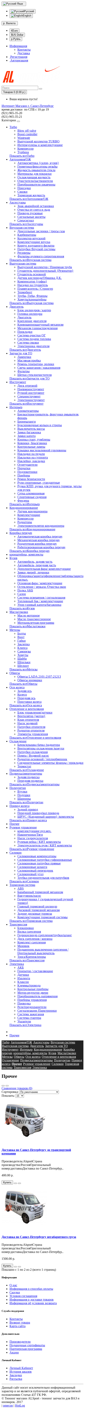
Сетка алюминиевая (30, 493)
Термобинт (24, 292)
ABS (20, 888)
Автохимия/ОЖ (20, 159)
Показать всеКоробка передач (29, 551)
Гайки (21, 640)
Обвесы (14, 673)
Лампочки (24, 357)
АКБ (20, 967)
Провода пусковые (30, 213)
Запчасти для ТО (20, 353)
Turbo (13, 127)
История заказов (20, 1371)
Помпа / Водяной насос (33, 755)
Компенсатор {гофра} (32, 281)
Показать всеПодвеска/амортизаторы (34, 784)
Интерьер (15, 407)
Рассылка (15, 1378)
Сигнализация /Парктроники (37, 1010)
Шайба (22, 658)
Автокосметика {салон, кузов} (38, 163)
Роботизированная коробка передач (41, 547)
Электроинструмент (31, 400)
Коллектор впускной (31, 238)
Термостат (24, 766)
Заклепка (23, 644)
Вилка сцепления (29, 931)
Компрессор (25, 148)
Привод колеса (19, 806)
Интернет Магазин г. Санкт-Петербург (28, 106)
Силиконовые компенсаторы (36, 856)
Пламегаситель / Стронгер (35, 288)
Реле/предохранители (31, 1007)
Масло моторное (28, 615)
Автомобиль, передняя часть (36, 565)
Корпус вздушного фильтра (35, 245)
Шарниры (24, 798)
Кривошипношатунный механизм (40, 324)
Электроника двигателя (33, 346)
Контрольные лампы (31, 446)
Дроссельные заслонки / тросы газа (41, 231)
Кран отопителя (28, 719)
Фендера (23, 500)
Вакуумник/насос (29, 895)
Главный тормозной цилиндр (37, 906)
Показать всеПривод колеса (28, 820)
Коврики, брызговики (32, 443)
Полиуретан (17, 788)
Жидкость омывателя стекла (36, 170)
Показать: (8, 1095)
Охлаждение (17, 741)
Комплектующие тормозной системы (42, 917)
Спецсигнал (25, 220)
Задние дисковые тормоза (34, 913)
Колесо (22, 694)
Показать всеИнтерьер (24, 504)
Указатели (24, 1021)
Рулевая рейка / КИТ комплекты (39, 841)
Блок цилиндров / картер (34, 310)
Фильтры (23, 371)
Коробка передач (20, 533)
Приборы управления (32, 1000)
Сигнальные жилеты (31, 217)
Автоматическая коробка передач (39, 536)
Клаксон (23, 982)
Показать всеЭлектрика (25, 1025)
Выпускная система (22, 263)
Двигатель (16, 306)
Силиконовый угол (30, 874)
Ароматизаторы (28, 410)
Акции (14, 1352)
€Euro (14, 30)
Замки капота (26, 436)
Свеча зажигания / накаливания (38, 367)
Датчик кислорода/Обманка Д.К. (39, 278)
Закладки (15, 1375)
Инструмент (17, 382)
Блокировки (25, 928)
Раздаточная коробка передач (37, 543)
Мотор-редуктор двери (32, 992)
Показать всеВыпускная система (31, 303)
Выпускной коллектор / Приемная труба (44, 267)
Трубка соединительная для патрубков (43, 877)
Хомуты (22, 655)
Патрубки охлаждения (32, 752)
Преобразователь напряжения (37, 996)
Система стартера (29, 1017)
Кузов (13, 558)
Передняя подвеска (30, 780)
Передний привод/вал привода (38, 813)
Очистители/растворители (35, 181)
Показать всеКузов (22, 608)
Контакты (24, 49)
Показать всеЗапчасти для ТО (29, 378)
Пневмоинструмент (30, 389)
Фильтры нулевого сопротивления (40, 256)
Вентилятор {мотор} (31, 716)
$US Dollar (17, 34)
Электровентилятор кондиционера (40, 525)
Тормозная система (22, 885)
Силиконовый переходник (35, 870)
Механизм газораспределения (37, 328)
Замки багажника (29, 432)
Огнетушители (27, 464)
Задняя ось (24, 691)
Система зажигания (30, 1014)
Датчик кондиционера (32, 511)
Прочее (14, 824)
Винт (21, 637)
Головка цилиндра (29, 313)
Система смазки (28, 342)
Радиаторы (24, 522)
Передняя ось (26, 698)
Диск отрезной (27, 385)
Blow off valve (26, 130)
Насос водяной (27, 723)
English (27, 15)
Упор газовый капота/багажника (39, 604)
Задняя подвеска (28, 777)
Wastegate (23, 137)
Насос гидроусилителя (32, 838)
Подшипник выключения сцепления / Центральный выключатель (42, 951)
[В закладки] (15, 1183)
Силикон (15, 852)
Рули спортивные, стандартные (38, 482)
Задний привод (27, 809)
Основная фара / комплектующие (39, 583)
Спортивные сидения (31, 497)
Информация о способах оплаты (31, 1288)
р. (9, 23)
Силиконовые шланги (32, 867)
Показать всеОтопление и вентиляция (35, 737)
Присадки (24, 188)
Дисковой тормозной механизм (38, 910)
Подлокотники (27, 472)
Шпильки (23, 662)
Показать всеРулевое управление (31, 849)
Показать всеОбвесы (23, 683)
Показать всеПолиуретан (26, 802)
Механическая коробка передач (38, 540)
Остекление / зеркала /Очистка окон (41, 586)
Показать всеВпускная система (30, 260)
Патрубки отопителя (31, 727)
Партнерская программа (25, 1349)
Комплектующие (28, 515)
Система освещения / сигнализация (41, 597)
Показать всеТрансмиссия (26, 960)
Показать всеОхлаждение (26, 770)
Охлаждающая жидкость (33, 177)
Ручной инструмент (30, 393)
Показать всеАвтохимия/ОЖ (28, 199)
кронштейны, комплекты (26, 554)
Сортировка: (10, 1092)
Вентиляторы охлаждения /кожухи (40, 748)
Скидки (14, 1292)
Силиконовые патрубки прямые (39, 863)
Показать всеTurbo (21, 155)
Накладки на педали (31, 454)
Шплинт (23, 665)
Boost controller (27, 134)
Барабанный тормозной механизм (40, 892)
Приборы (23, 475)
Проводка (24, 1003)
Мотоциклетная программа (35, 622)
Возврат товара (19, 1322)
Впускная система (21, 227)
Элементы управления (32, 734)
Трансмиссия (18, 924)
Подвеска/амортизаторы (25, 773)
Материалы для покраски (34, 173)
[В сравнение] (19, 1183)
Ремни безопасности (31, 479)
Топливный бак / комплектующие (40, 601)
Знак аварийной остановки (35, 206)
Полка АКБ (25, 590)
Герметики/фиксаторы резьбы (37, 166)
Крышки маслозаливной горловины (41, 450)
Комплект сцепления (31, 942)
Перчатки (23, 468)
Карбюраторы (26, 234)
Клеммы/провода (29, 985)
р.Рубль (16, 39)
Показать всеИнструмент (26, 403)
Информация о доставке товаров (31, 1299)
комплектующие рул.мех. (34, 831)
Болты (21, 633)
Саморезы (24, 651)
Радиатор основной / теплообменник (42, 759)
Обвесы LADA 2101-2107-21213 (39, 676)
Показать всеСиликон (24, 881)
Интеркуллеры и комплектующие (40, 145)
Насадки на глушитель (32, 285)
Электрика (16, 964)
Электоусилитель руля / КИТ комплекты (44, 845)
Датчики (23, 974)
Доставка (23, 53)
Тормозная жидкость (31, 195)
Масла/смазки (18, 612)
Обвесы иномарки (29, 680)
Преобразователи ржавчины (36, 184)
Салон (21, 594)
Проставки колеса (29, 701)
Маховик (23, 946)
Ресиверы (23, 252)
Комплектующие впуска (33, 242)
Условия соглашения (23, 1296)
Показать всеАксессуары (26, 224)
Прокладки (24, 331)
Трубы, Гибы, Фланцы (32, 296)
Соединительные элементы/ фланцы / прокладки (50, 762)
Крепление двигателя (31, 321)
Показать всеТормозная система (31, 921)
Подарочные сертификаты (27, 1345)
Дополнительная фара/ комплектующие (44, 569)
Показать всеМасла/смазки (27, 626)
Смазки (22, 191)
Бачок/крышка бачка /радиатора (38, 745)
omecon (8, 1405)
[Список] (3, 1085)
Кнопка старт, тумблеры (33, 439)
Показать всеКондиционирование (32, 529)
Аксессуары (17, 202)
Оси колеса (17, 687)
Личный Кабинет (21, 1368)
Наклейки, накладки (31, 461)
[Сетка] (7, 1085)
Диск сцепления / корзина (34, 938)
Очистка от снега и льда (33, 209)
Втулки (22, 791)
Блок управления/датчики (34, 712)
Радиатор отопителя (30, 730)
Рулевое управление (23, 827)
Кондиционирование (23, 507)
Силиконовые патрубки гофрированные (44, 859)
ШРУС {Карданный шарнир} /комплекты (45, 816)
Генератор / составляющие (35, 971)
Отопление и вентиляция (26, 709)
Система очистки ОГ (31, 335)
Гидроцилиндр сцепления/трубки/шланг (44, 935)
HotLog (20, 1405)
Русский (29, 11)
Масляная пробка (29, 360)
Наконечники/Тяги (30, 834)
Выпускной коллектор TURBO (38, 141)
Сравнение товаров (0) (17, 1088)
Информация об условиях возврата (33, 1303)
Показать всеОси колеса (25, 705)
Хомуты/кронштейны (31, 299)
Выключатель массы (31, 428)
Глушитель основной (31, 274)
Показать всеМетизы (23, 669)
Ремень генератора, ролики (35, 364)
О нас (13, 1285)
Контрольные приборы (32, 989)
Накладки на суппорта (32, 457)
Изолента (23, 978)
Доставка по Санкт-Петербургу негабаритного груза (39, 1237)
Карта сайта (17, 1326)
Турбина (23, 152)
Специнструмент (29, 396)
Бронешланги (26, 421)
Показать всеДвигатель (25, 349)
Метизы (14, 630)
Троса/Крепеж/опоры (31, 956)
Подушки (23, 795)
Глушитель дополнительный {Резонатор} (45, 270)
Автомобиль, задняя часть (34, 561)
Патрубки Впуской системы (36, 249)
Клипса (22, 648)
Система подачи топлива (34, 339)
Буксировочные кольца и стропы (39, 425)
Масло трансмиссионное (34, 619)
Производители (20, 1341)
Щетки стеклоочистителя (34, 375)
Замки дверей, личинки (33, 572)
